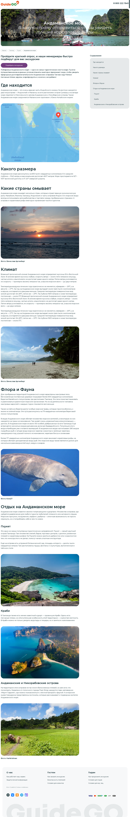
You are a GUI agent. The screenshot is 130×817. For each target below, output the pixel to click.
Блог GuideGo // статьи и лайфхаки (17, 787)
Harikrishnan (11, 758)
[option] (98, 62)
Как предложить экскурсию (98, 777)
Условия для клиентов (55, 783)
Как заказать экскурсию (56, 777)
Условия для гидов (95, 780)
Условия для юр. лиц (95, 783)
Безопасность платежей (56, 780)
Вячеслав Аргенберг (15, 261)
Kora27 (9, 499)
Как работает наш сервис (15, 777)
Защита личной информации (16, 780)
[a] (14, 65)
